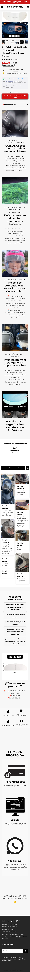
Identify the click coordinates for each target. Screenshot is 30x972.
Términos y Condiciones (10, 932)
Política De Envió (8, 929)
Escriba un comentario (12, 468)
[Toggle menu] (2, 7)
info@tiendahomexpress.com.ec (13, 934)
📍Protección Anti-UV (9, 104)
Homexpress (19, 970)
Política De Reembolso (9, 927)
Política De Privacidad (9, 924)
